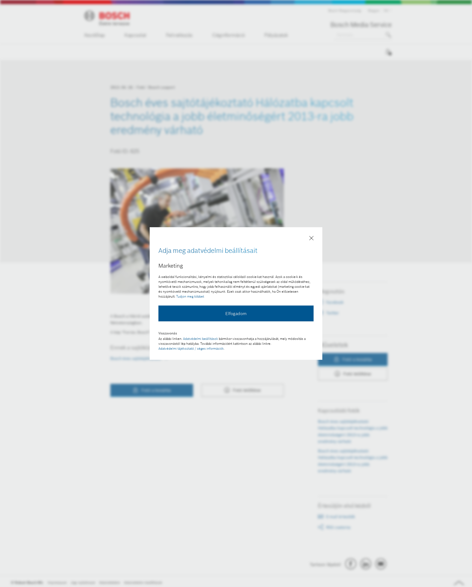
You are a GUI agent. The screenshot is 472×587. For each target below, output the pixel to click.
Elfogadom (236, 313)
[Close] (311, 239)
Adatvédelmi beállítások (200, 339)
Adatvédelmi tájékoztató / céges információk (191, 348)
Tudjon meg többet (190, 296)
